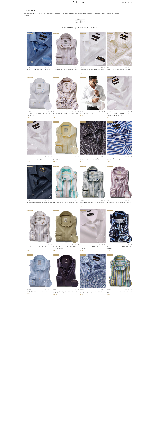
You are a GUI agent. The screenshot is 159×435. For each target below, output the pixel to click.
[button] (123, 2)
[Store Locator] (125, 2)
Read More (33, 15)
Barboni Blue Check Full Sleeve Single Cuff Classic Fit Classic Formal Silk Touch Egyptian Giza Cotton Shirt (92, 292)
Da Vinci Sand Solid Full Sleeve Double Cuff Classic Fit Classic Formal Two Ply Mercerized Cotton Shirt (119, 70)
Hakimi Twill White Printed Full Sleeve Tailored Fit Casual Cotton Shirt (66, 114)
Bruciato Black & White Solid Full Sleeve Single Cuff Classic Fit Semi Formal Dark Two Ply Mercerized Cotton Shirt (92, 158)
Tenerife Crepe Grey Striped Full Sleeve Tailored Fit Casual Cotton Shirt (39, 247)
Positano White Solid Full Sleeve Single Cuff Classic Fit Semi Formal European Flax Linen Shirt (92, 70)
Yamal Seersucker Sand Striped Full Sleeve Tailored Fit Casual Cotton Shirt (65, 70)
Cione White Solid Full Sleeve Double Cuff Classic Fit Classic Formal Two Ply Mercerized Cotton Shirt (38, 158)
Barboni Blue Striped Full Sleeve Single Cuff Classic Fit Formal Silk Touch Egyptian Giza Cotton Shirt (119, 158)
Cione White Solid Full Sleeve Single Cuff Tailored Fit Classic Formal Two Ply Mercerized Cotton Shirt (118, 114)
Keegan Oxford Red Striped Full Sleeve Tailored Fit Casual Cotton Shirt (119, 203)
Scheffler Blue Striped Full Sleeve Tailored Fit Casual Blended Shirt (92, 203)
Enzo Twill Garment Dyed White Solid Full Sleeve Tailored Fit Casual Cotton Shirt (38, 114)
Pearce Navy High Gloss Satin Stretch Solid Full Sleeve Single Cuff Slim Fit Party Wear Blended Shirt (65, 292)
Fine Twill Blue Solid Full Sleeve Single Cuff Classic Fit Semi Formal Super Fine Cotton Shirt (38, 70)
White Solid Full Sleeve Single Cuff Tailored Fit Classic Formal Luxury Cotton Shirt (92, 247)
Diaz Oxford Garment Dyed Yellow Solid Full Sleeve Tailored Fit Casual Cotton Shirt (65, 158)
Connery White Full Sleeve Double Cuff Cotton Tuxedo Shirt (92, 113)
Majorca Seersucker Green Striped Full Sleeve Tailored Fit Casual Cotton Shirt (65, 203)
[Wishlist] (128, 2)
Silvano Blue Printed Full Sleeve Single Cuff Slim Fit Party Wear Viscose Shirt (119, 247)
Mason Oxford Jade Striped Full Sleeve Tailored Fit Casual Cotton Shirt (119, 292)
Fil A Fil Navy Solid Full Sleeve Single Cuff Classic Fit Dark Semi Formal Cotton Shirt (39, 203)
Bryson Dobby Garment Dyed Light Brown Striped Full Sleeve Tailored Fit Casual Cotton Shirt (65, 247)
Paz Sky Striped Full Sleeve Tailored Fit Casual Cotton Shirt (38, 291)
